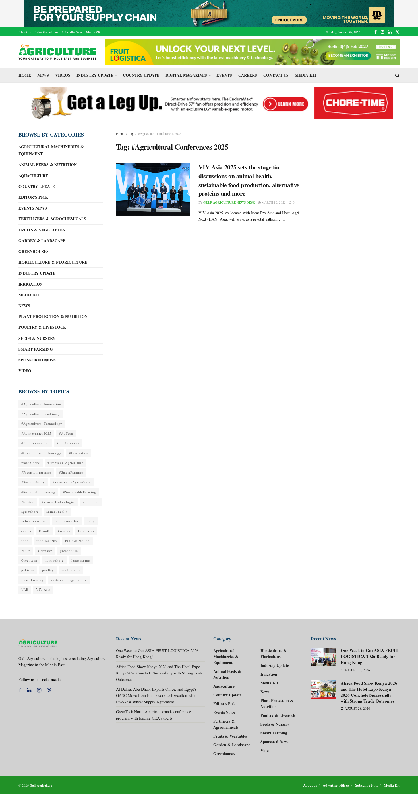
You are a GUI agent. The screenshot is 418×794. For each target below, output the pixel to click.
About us (24, 32)
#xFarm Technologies (58, 502)
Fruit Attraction (77, 541)
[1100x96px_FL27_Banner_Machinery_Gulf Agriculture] (252, 51)
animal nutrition (34, 521)
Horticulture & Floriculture (52, 262)
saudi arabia (70, 570)
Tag (131, 133)
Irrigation (30, 284)
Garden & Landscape (41, 241)
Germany (45, 550)
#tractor (27, 502)
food (25, 541)
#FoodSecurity (68, 443)
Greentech (29, 560)
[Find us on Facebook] (375, 32)
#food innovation (35, 443)
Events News (32, 208)
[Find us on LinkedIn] (390, 32)
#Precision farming (36, 472)
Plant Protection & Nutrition (53, 316)
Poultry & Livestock (42, 327)
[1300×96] (209, 13)
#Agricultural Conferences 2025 (159, 133)
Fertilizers (86, 531)
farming (64, 531)
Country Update (141, 75)
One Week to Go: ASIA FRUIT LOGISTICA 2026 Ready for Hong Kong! (369, 656)
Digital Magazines (186, 75)
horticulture (54, 560)
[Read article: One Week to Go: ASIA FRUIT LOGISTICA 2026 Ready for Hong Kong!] (323, 657)
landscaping (80, 560)
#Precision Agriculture (65, 462)
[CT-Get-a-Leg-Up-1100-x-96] (209, 102)
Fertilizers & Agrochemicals (52, 219)
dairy (91, 521)
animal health (57, 511)
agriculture (30, 511)
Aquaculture (33, 176)
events (26, 531)
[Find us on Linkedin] (29, 690)
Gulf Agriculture (41, 785)
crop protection (67, 521)
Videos (62, 75)
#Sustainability (33, 482)
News (43, 75)
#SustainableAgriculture (72, 482)
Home (24, 75)
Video (24, 371)
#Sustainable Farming (38, 492)
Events (224, 75)
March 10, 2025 (273, 202)
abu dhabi (91, 502)
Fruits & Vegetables (41, 230)
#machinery (30, 462)
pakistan (27, 570)
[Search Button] (397, 75)
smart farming (32, 580)
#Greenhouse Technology (41, 453)
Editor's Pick (33, 197)
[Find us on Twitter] (398, 32)
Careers (247, 75)
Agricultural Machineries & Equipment (51, 150)
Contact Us (276, 75)
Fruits (25, 550)
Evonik (44, 531)
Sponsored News (37, 360)
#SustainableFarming (79, 492)
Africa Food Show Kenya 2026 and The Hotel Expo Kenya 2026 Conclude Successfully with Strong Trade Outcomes (159, 673)
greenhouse (69, 550)
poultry (48, 570)
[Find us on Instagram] (382, 32)
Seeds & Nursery (36, 338)
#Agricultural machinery (40, 414)
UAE (24, 589)
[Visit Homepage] (57, 52)
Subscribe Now (72, 32)
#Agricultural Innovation (41, 404)
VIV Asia (43, 589)
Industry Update (94, 75)
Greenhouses (33, 251)
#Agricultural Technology (41, 423)
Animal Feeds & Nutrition (47, 164)
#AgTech (66, 433)
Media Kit (93, 32)
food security (46, 541)
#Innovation (78, 453)
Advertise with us (46, 32)
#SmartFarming (71, 472)
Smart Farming (35, 349)
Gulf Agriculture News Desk (229, 202)
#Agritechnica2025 (36, 433)
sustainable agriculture (69, 580)
